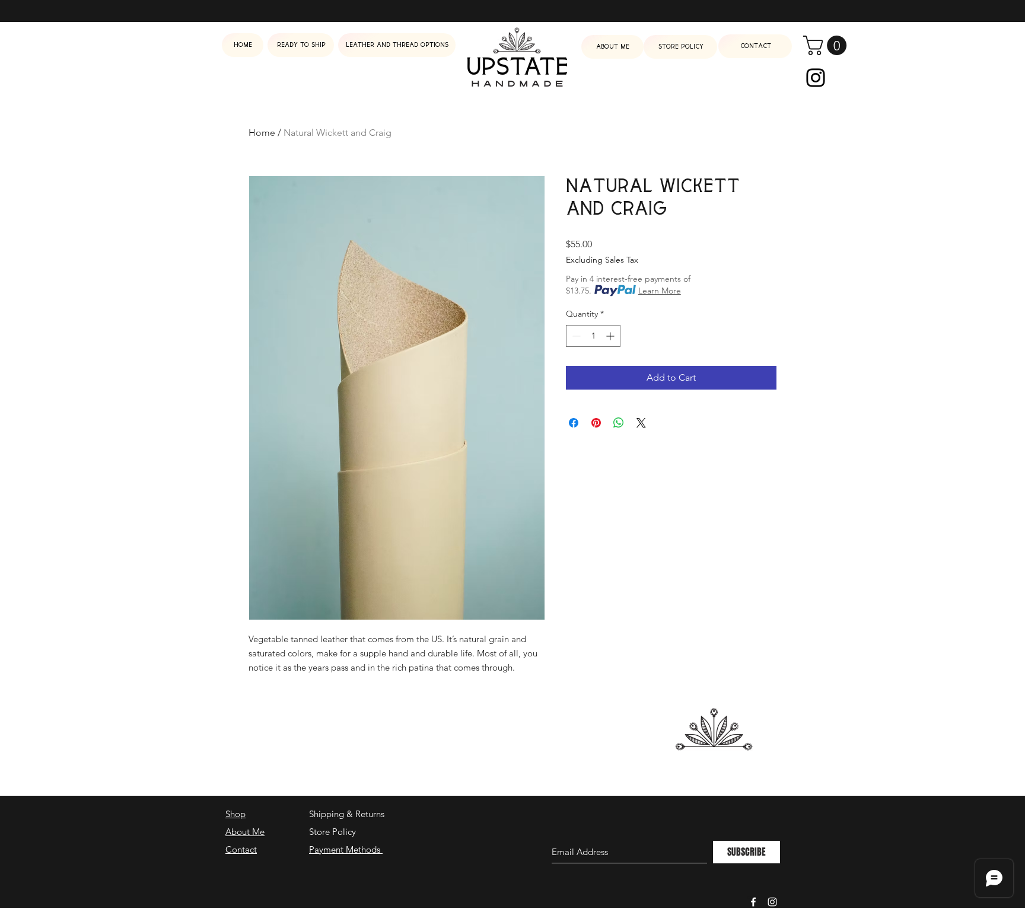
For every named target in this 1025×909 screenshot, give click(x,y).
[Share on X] (641, 423)
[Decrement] (575, 336)
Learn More (659, 290)
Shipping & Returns (346, 813)
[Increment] (611, 336)
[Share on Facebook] (573, 423)
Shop (235, 813)
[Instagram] (815, 77)
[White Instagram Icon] (772, 902)
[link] (827, 45)
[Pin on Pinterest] (596, 423)
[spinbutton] (593, 336)
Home (262, 132)
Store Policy (332, 831)
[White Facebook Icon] (753, 902)
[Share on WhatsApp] (619, 423)
